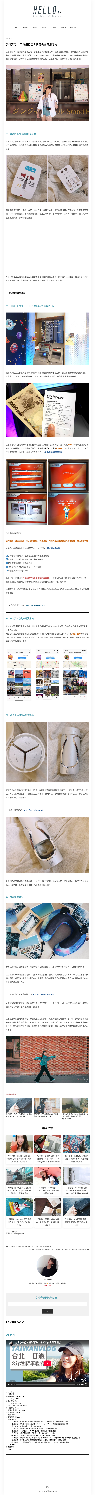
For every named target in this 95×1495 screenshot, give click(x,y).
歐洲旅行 (35, 28)
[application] (47, 1363)
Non (9, 1449)
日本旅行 (16, 28)
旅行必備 (21, 1234)
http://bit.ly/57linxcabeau (43, 994)
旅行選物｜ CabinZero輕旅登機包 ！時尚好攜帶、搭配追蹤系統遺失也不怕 (76, 1159)
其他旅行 (54, 28)
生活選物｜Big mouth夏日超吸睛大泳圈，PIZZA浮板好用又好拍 (19, 1222)
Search (47, 1311)
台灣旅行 (45, 28)
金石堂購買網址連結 (17, 293)
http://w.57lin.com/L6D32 (37, 605)
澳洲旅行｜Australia (14, 1403)
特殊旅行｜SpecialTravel (16, 1396)
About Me (73, 28)
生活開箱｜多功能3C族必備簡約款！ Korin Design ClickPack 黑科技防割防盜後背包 (19, 1190)
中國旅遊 (11, 1394)
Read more (47, 1285)
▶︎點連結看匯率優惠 (53, 452)
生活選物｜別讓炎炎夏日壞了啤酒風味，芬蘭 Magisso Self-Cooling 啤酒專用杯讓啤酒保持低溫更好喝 (46, 1438)
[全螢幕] (86, 1384)
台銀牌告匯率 (48, 448)
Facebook (15, 1322)
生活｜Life (11, 1415)
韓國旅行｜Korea (13, 1408)
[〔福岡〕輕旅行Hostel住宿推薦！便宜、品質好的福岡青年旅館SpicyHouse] (75, 1105)
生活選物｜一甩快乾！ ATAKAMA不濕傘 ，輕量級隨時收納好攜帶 (47, 1190)
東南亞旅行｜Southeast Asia (17, 1405)
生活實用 (15, 1234)
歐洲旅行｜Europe (14, 1401)
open (7, 1392)
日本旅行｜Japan (13, 1399)
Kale (39, 1491)
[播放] (9, 1384)
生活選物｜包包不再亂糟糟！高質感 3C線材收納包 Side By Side (76, 1222)
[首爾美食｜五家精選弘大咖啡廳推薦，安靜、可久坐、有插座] (47, 1105)
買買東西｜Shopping (15, 1417)
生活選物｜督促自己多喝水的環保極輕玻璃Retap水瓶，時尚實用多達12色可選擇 (19, 1159)
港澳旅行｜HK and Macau (16, 1410)
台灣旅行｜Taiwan (14, 1412)
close (12, 1392)
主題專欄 (63, 28)
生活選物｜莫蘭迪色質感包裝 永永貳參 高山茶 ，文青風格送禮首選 (47, 1222)
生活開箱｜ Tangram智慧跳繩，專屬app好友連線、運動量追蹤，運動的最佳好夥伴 (40, 1422)
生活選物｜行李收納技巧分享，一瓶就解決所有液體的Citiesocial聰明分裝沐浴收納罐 (76, 1190)
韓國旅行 (26, 28)
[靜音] (82, 1384)
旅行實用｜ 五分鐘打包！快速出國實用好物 (26, 1426)
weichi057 (14, 1232)
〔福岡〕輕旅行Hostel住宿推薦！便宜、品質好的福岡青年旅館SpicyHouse (75, 1116)
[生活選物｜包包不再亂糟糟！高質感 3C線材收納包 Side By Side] (19, 1105)
